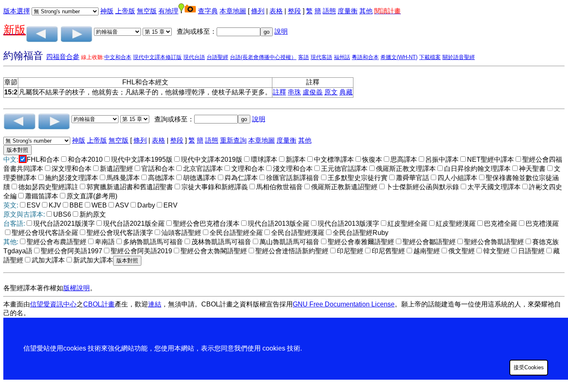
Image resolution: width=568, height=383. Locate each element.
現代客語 (321, 57)
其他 (366, 11)
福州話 (342, 57)
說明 (281, 31)
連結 (154, 304)
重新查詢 (233, 140)
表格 (276, 11)
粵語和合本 (365, 57)
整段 (294, 11)
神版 (107, 11)
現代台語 (194, 57)
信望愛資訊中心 (53, 304)
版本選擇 (16, 11)
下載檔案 (430, 57)
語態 (329, 11)
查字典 (208, 11)
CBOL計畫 (99, 304)
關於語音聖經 (458, 57)
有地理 (168, 11)
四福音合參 (62, 56)
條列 (257, 11)
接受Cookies (529, 367)
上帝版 (125, 11)
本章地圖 (233, 11)
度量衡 (348, 11)
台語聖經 (217, 57)
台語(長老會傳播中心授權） (263, 57)
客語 (303, 57)
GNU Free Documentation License (344, 304)
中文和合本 (117, 57)
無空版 (147, 11)
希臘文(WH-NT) (398, 57)
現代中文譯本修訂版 (157, 57)
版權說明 (76, 288)
